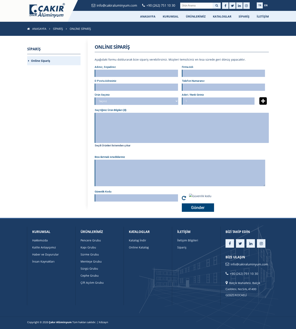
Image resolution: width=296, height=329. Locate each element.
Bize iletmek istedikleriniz (110, 156)
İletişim (263, 16)
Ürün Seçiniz (102, 94)
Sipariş (244, 16)
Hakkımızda (40, 240)
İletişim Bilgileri (187, 240)
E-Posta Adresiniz (105, 80)
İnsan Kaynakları (43, 261)
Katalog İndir (137, 240)
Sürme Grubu (90, 254)
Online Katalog (139, 247)
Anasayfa (147, 16)
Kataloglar (222, 16)
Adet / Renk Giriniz (193, 94)
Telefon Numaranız (193, 80)
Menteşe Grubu (91, 261)
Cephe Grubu (90, 275)
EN (266, 5)
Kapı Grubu (88, 247)
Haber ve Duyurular (45, 254)
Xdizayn (103, 322)
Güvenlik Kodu (103, 191)
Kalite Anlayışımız (44, 247)
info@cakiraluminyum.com (117, 5)
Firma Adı (187, 66)
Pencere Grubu (91, 240)
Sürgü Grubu (89, 268)
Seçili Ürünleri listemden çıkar (112, 145)
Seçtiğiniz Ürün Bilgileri (110, 110)
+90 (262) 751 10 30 (160, 5)
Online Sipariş (40, 61)
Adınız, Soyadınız (105, 66)
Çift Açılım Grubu (92, 283)
